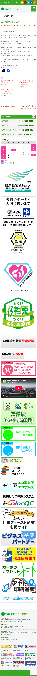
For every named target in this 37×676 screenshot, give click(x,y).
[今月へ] (28, 140)
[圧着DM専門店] (30, 646)
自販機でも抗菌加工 (9, 107)
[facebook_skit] (30, 663)
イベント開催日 (9, 163)
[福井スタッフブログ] (18, 662)
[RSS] (34, 2)
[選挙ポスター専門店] (18, 646)
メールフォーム (33, 116)
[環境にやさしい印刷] (18, 412)
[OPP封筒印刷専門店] (18, 654)
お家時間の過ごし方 (7, 81)
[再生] (4, 396)
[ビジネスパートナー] (18, 538)
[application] (18, 388)
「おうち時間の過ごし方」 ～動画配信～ (28, 107)
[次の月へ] (33, 140)
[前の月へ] (23, 140)
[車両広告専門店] (30, 654)
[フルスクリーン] (33, 396)
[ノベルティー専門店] (6, 654)
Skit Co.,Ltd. (16, 673)
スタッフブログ (27, 25)
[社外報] (18, 368)
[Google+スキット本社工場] (25, 2)
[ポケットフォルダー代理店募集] (18, 554)
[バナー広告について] (18, 598)
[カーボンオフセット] (18, 569)
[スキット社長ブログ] (6, 662)
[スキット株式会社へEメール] (22, 2)
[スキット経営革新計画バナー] (18, 341)
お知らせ (18, 25)
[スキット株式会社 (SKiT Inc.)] (11, 8)
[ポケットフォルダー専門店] (6, 646)
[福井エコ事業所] (18, 485)
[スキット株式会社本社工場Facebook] (31, 2)
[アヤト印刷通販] (18, 585)
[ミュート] (30, 396)
